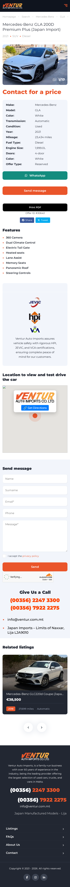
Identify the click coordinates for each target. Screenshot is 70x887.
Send (35, 566)
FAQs (10, 836)
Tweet (44, 220)
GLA (62, 16)
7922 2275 (42, 800)
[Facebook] (26, 877)
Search (26, 16)
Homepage (9, 16)
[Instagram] (35, 877)
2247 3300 (35, 790)
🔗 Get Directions (35, 408)
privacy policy (30, 556)
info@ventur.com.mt (35, 806)
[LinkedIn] (43, 877)
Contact (12, 852)
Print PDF (35, 207)
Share (28, 220)
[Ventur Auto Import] (12, 6)
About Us (13, 844)
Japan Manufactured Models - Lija (40, 813)
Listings (12, 828)
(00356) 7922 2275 (35, 608)
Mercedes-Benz (45, 16)
